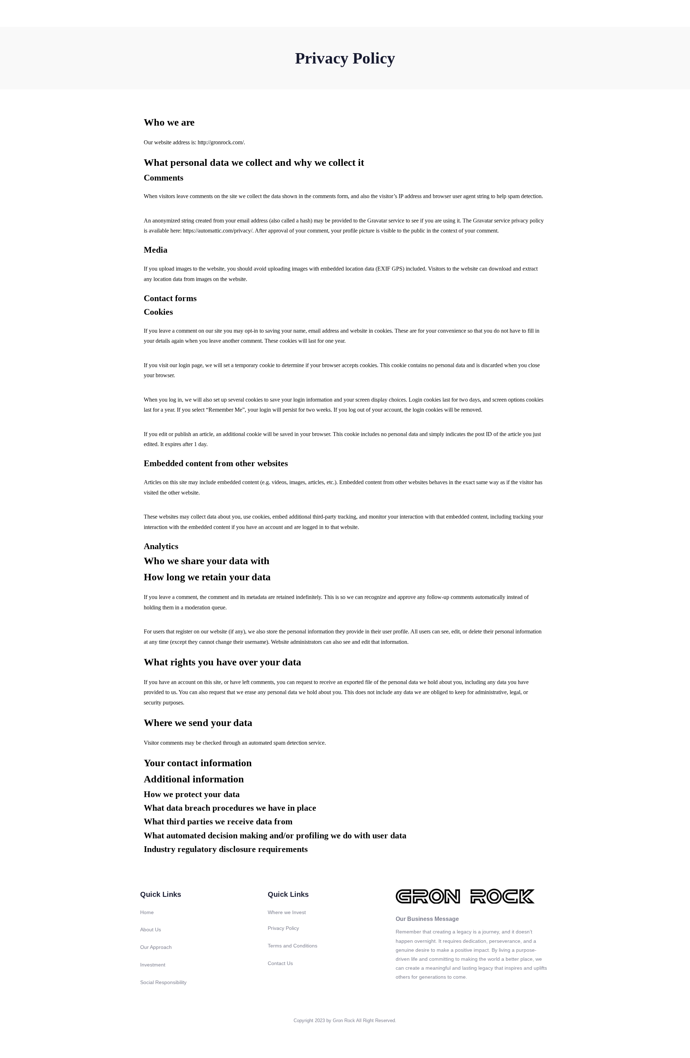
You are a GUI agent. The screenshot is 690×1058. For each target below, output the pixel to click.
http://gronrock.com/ (221, 142)
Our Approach (368, 14)
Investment (404, 14)
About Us (333, 14)
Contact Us (538, 14)
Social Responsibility (448, 14)
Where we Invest (287, 912)
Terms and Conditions (292, 946)
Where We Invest (498, 14)
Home (307, 14)
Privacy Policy (283, 928)
